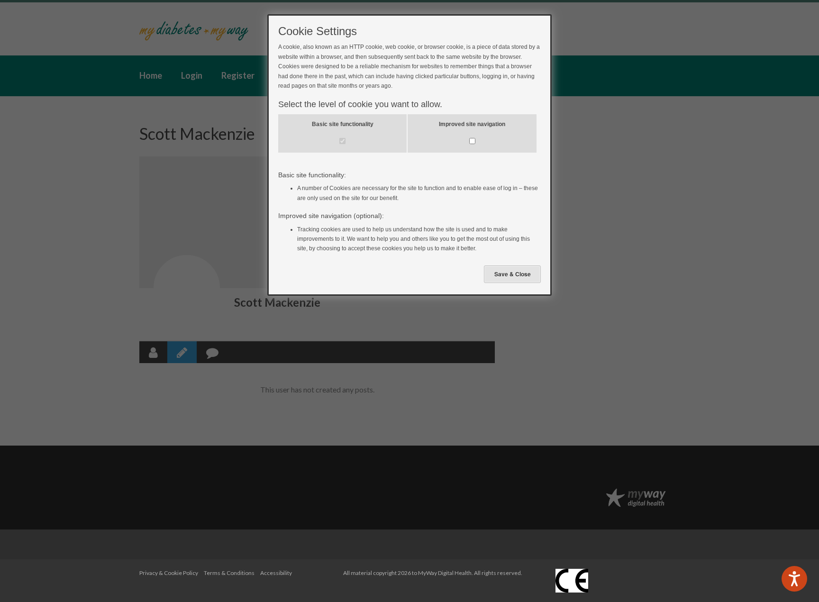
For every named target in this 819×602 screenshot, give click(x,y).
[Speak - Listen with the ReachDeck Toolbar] (794, 579)
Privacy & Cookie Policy (168, 572)
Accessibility (276, 572)
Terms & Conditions (229, 572)
